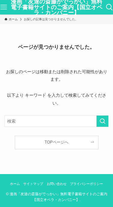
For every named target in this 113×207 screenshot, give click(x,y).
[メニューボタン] (3, 7)
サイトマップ (33, 184)
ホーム (15, 184)
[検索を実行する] (102, 121)
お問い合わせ (57, 184)
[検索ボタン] (109, 7)
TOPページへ (56, 142)
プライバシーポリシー (86, 184)
